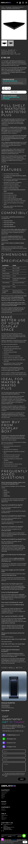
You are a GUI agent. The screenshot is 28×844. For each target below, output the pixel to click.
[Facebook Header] (1, 831)
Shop (3, 801)
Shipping (3, 794)
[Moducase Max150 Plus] (14, 686)
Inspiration (3, 819)
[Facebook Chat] (4, 742)
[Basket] (23, 2)
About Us (3, 808)
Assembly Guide (4, 815)
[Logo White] (6, 2)
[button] (17, 2)
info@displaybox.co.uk (13, 735)
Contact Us (3, 810)
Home (2, 7)
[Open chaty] (24, 835)
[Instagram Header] (3, 831)
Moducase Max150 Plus (8, 703)
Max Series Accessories (18, 7)
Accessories (8, 7)
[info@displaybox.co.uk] (4, 735)
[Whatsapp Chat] (4, 739)
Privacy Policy (4, 792)
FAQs (2, 797)
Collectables (3, 804)
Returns (2, 795)
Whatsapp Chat (11, 739)
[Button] (20, 2)
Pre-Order (14, 92)
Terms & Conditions (5, 791)
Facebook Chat (11, 743)
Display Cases (3, 803)
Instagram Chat (11, 746)
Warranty (3, 796)
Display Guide (4, 817)
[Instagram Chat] (4, 746)
